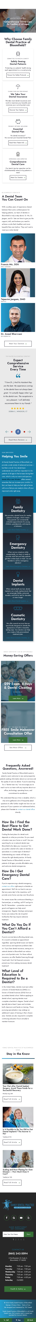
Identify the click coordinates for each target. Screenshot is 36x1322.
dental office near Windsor (11, 479)
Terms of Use (26, 1305)
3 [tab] (18, 1239)
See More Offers (17, 747)
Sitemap (8, 1305)
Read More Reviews (17, 440)
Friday (7, 1277)
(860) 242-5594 (18, 1253)
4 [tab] (21, 1239)
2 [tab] (15, 1239)
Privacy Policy (16, 1305)
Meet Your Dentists (16, 344)
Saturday (9, 1280)
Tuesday (8, 1269)
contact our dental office (26, 809)
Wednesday (10, 1272)
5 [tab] (23, 1239)
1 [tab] (13, 1239)
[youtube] (21, 1217)
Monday (8, 1266)
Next (28, 1234)
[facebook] (6, 1217)
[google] (14, 1217)
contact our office (8, 886)
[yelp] (28, 1217)
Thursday (9, 1274)
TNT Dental (28, 1307)
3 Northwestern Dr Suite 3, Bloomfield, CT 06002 (18, 1259)
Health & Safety (16, 1289)
